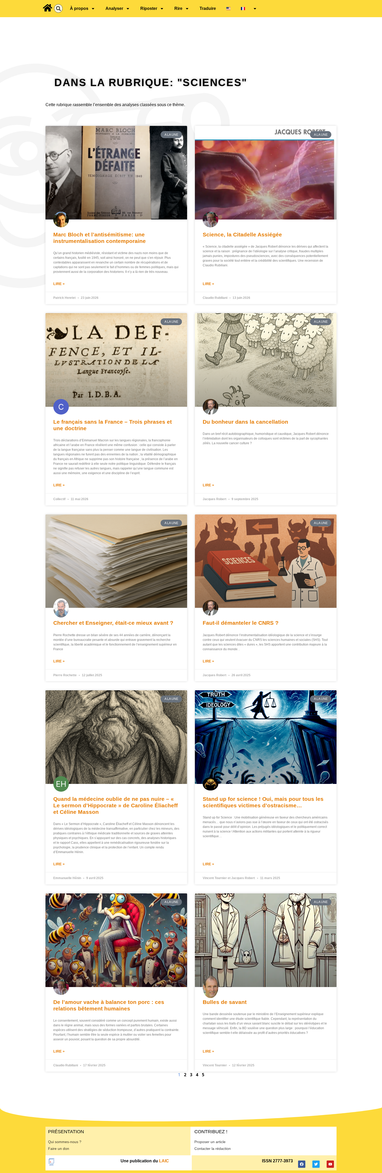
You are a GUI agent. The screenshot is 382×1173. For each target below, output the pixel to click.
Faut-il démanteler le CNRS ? (241, 623)
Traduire (208, 8)
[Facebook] (301, 1164)
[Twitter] (316, 1164)
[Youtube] (330, 1164)
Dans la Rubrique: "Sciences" (150, 82)
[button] (58, 8)
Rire (178, 8)
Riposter (148, 8)
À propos (79, 8)
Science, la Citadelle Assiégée (242, 234)
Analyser (114, 8)
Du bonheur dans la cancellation (245, 422)
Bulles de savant (225, 1002)
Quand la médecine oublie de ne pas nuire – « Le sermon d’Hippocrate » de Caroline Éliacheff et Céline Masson (115, 805)
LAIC (164, 1161)
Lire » (59, 284)
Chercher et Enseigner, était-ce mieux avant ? (113, 623)
